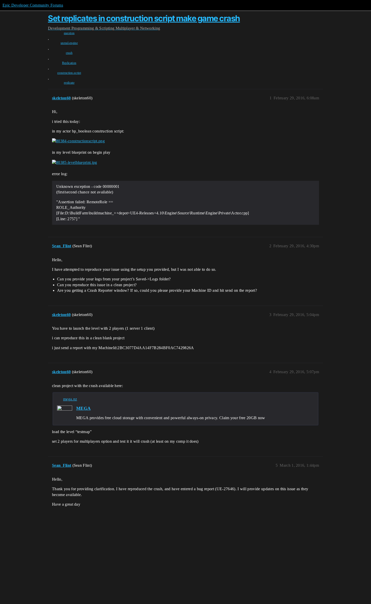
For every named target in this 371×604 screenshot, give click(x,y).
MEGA (83, 408)
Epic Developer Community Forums (33, 5)
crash (69, 53)
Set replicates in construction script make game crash (144, 18)
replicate (69, 82)
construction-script (69, 73)
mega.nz (70, 399)
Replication (69, 63)
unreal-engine (69, 43)
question (69, 33)
